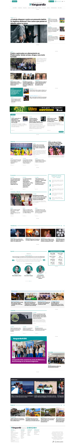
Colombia (33, 7)
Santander (20, 7)
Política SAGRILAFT (55, 437)
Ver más (61, 131)
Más (61, 7)
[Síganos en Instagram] (31, 427)
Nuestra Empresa (14, 437)
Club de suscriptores (14, 433)
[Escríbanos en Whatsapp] (36, 427)
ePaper (12, 431)
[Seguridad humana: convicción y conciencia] (40, 269)
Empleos (29, 432)
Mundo (36, 7)
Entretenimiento (54, 7)
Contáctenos (13, 436)
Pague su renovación (14, 432)
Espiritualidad (28, 238)
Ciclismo (24, 158)
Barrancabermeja (59, 417)
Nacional (24, 177)
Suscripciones (13, 430)
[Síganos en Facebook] (27, 427)
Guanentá (27, 417)
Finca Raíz (29, 430)
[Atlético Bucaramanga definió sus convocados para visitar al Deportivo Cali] (62, 20)
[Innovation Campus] (17, 269)
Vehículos (29, 431)
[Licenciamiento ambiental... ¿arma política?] (28, 269)
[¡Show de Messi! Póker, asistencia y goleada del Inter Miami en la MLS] (56, 150)
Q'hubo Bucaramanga (36, 434)
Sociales (49, 365)
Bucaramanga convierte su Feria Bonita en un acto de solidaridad (29, 257)
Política (39, 7)
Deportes (25, 7)
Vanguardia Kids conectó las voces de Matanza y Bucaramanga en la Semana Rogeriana (28, 360)
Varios (29, 433)
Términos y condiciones (15, 441)
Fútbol (49, 18)
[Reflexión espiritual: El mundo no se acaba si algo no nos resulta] (33, 233)
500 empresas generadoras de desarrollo (37, 431)
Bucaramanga (13, 417)
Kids (59, 7)
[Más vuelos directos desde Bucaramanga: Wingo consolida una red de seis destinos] (26, 98)
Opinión (48, 7)
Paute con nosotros (14, 435)
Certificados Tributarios (15, 439)
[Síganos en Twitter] (29, 427)
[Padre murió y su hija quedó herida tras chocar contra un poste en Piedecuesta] (16, 76)
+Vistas (53, 177)
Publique (29, 435)
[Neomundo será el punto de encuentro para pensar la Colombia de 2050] (44, 296)
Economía (44, 7)
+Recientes (58, 177)
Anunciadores (13, 434)
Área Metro (15, 7)
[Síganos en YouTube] (32, 427)
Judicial (29, 7)
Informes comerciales (15, 301)
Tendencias (50, 35)
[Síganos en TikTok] (34, 427)
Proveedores (13, 440)
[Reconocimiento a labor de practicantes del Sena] (56, 358)
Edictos (29, 434)
